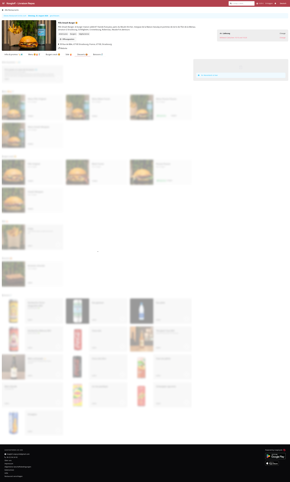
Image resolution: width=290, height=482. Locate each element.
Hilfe (6, 473)
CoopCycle (278, 450)
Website (63, 48)
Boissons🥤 (98, 54)
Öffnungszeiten (68, 39)
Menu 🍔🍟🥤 (34, 54)
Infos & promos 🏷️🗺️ (14, 54)
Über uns (8, 460)
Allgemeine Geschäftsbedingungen (18, 467)
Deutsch (283, 3)
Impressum (9, 463)
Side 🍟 (69, 54)
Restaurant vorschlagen (14, 476)
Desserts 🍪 (82, 54)
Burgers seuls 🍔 (53, 54)
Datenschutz (9, 470)
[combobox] (242, 3)
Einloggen (269, 3)
